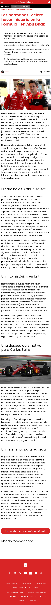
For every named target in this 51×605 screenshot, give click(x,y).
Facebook (9, 573)
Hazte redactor (18, 588)
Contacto (33, 601)
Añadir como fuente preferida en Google (28, 531)
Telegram (30, 573)
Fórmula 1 (29, 10)
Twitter (15, 573)
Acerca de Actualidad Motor (37, 592)
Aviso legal (12, 596)
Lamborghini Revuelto (20, 6)
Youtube (25, 573)
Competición (20, 10)
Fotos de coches (33, 588)
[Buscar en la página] (49, 2)
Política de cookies (27, 596)
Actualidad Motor (7, 10)
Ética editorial (41, 583)
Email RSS (36, 573)
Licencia (40, 596)
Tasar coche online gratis (14, 592)
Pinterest (20, 573)
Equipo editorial (26, 583)
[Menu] (2, 2)
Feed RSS (41, 573)
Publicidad (22, 601)
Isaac (7, 72)
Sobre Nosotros (11, 583)
